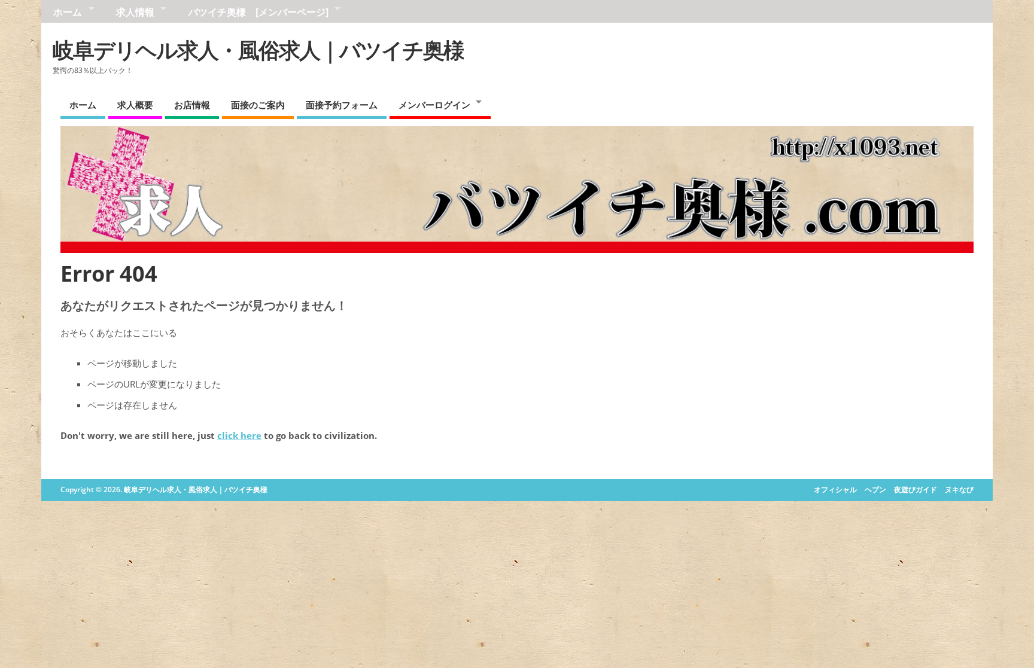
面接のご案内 (258, 105)
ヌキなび (959, 489)
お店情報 (192, 105)
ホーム (67, 12)
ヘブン (875, 489)
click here (239, 435)
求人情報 (135, 12)
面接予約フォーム (342, 105)
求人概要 (135, 105)
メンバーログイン (434, 105)
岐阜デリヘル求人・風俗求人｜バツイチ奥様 (258, 50)
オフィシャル (835, 489)
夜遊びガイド (915, 489)
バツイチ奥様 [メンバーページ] (258, 12)
